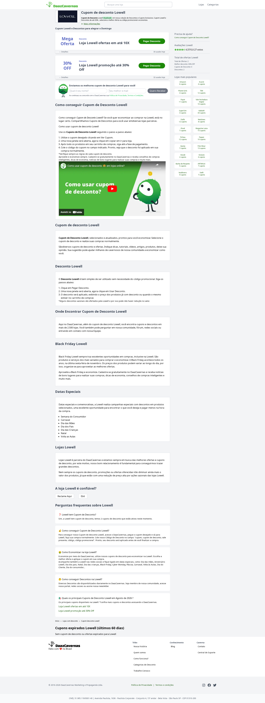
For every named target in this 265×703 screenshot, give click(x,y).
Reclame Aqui (65, 496)
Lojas (201, 4)
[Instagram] (203, 685)
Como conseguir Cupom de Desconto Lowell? (191, 37)
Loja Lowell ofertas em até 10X (74, 606)
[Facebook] (209, 685)
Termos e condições (164, 685)
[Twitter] (214, 685)
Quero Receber (158, 90)
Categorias (213, 4)
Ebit (83, 496)
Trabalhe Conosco (142, 670)
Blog (173, 646)
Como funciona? (141, 658)
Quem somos (140, 652)
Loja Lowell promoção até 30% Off (76, 610)
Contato (201, 646)
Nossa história (140, 646)
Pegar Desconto (151, 41)
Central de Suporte (206, 652)
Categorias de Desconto (145, 664)
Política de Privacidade (118, 95)
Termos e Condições (135, 95)
